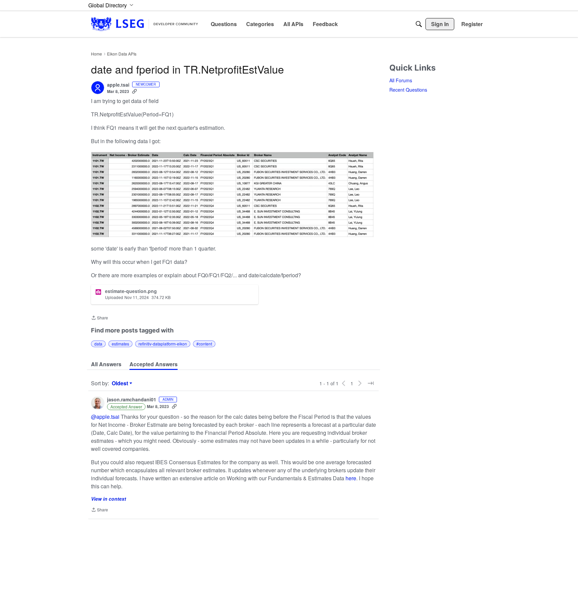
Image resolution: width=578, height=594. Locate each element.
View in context (108, 498)
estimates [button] (120, 343)
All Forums (400, 80)
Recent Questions (408, 89)
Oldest (121, 383)
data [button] (98, 343)
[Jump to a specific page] (370, 383)
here (351, 478)
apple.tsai (118, 85)
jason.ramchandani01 (131, 400)
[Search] (419, 24)
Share (99, 318)
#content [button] (204, 343)
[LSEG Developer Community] (144, 24)
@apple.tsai (105, 416)
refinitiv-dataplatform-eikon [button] (162, 343)
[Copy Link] (134, 91)
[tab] (106, 364)
